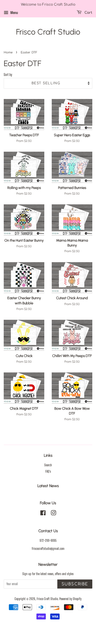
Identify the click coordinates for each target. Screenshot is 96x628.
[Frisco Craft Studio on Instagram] (53, 514)
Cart (87, 12)
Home (8, 52)
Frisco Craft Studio (48, 32)
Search (48, 465)
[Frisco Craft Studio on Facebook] (43, 514)
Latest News (48, 485)
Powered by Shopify (70, 599)
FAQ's (48, 471)
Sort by (8, 75)
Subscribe (75, 584)
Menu (14, 13)
